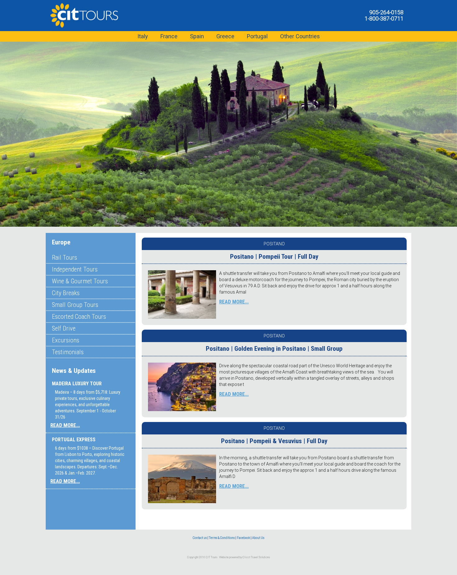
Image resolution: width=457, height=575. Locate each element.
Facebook (243, 538)
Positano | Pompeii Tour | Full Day (274, 256)
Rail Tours (64, 257)
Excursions (65, 340)
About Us (258, 538)
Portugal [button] (257, 36)
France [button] (169, 36)
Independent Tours (75, 269)
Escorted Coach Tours (79, 316)
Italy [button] (142, 36)
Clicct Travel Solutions (256, 557)
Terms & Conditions (222, 538)
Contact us (200, 538)
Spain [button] (197, 36)
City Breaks (66, 292)
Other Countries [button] (300, 36)
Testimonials (68, 352)
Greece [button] (225, 36)
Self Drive (64, 328)
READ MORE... (65, 425)
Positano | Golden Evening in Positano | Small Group (274, 348)
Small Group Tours (75, 304)
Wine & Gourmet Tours (80, 281)
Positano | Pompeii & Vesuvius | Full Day (274, 441)
